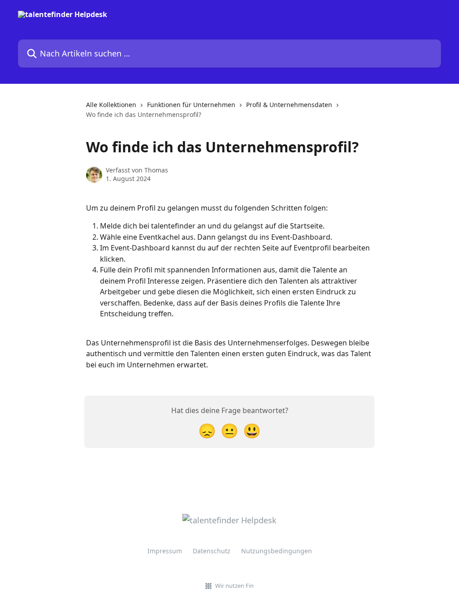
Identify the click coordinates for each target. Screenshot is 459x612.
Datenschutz (211, 551)
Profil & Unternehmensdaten (289, 104)
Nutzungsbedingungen (276, 551)
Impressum (164, 551)
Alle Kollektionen (111, 104)
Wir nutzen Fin (234, 586)
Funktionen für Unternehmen (191, 104)
